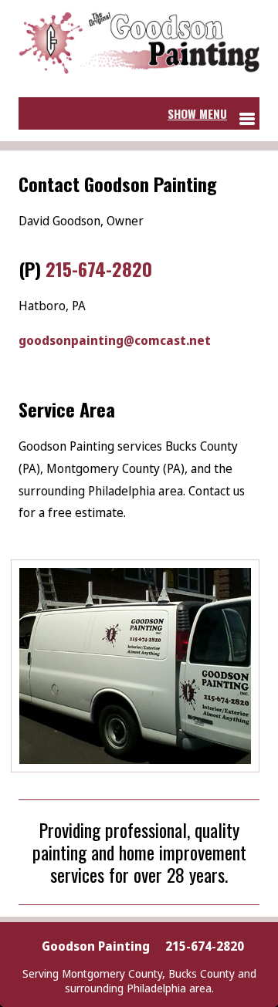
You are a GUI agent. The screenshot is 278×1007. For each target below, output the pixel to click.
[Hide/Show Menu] (211, 113)
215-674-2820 (99, 268)
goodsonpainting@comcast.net (115, 340)
